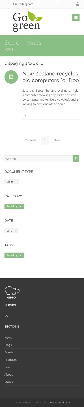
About (8, 374)
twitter (54, 4)
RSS (6, 316)
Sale (7, 367)
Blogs (8, 345)
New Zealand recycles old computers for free (50, 77)
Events (8, 352)
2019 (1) (11, 230)
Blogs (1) (11, 181)
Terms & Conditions (58, 402)
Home (8, 49)
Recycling (12, 206)
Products (10, 360)
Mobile (9, 382)
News (8, 337)
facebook (63, 4)
